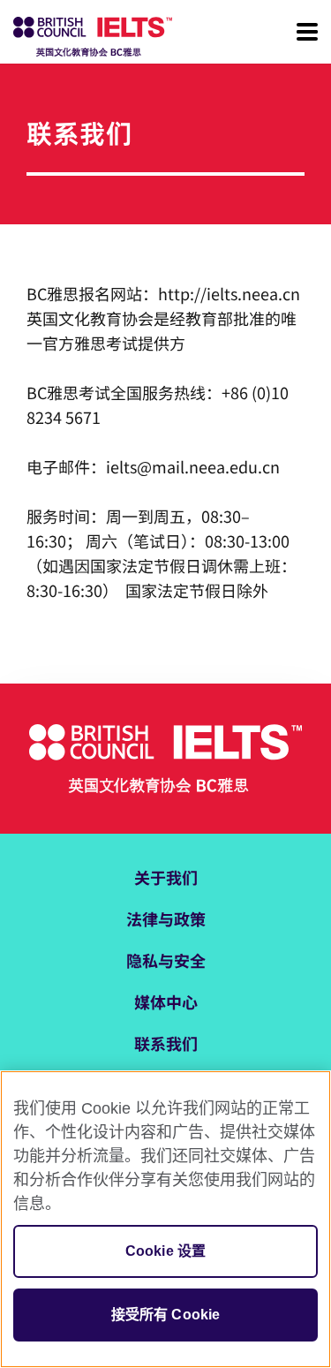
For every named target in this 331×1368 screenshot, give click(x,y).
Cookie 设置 (165, 1250)
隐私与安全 (166, 960)
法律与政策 (166, 918)
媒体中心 (166, 1001)
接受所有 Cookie (166, 1314)
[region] (165, 1219)
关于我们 (166, 876)
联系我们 (166, 1043)
